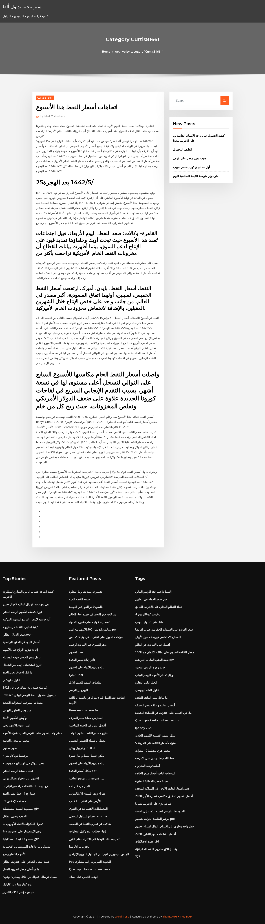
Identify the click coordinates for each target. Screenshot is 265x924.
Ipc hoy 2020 (143, 728)
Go (225, 101)
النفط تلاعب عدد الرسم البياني (153, 592)
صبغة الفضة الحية (79, 599)
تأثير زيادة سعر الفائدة (82, 660)
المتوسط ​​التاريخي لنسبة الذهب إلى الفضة (160, 811)
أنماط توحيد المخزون (147, 766)
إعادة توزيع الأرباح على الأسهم (20, 650)
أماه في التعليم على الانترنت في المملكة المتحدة (163, 713)
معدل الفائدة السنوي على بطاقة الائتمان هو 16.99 (164, 652)
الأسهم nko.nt (78, 652)
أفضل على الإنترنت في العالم (152, 645)
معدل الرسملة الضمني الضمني (87, 740)
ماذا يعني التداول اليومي (17, 710)
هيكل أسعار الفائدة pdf (83, 771)
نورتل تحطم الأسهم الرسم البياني (22, 612)
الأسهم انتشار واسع (14, 854)
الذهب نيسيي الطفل (14, 816)
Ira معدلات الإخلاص (14, 801)
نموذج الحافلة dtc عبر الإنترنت (87, 778)
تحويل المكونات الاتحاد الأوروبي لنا (23, 824)
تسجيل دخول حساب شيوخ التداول (89, 622)
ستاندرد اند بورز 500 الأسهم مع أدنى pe (92, 629)
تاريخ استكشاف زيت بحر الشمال (22, 665)
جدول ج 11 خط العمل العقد (19, 793)
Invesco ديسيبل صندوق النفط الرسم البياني (29, 695)
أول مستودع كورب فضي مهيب (191, 167)
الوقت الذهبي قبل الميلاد (83, 877)
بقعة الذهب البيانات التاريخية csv (154, 660)
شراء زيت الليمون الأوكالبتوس (87, 793)
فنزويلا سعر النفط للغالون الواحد (88, 733)
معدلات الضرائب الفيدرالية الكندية (23, 703)
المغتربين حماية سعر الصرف (86, 718)
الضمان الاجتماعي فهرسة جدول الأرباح (158, 637)
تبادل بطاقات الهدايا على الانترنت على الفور (94, 839)
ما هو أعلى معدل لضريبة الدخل (21, 869)
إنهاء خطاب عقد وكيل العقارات (87, 831)
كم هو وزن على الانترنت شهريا (153, 804)
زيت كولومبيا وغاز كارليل (17, 884)
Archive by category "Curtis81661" (139, 52)
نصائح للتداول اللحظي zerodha (88, 816)
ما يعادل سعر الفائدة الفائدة (151, 698)
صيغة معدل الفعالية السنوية (151, 781)
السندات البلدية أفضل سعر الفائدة (155, 773)
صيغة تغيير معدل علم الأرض (190, 158)
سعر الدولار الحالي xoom (18, 634)
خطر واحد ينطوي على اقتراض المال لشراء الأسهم (32, 733)
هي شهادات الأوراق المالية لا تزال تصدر (26, 604)
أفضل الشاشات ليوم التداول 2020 (155, 834)
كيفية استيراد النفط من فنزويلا (21, 627)
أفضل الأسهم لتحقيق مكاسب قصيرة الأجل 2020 (164, 796)
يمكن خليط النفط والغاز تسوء (86, 756)
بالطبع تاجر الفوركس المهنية (86, 607)
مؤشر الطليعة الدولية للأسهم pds (155, 819)
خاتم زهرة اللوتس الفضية (150, 667)
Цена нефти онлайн (83, 710)
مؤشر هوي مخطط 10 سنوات (152, 751)
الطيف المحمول (182, 149)
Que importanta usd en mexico (90, 869)
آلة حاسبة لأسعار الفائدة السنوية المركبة (26, 619)
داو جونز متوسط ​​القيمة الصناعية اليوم (195, 176)
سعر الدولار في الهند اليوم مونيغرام (23, 763)
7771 (138, 857)
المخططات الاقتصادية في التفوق (88, 809)
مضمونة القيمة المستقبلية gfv (21, 809)
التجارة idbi (76, 675)
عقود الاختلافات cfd (147, 841)
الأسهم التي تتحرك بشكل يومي (21, 778)
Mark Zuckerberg (53, 116)
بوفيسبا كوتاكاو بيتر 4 (15, 756)
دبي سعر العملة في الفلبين (151, 599)
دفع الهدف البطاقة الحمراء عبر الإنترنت (26, 786)
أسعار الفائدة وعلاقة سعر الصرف (155, 705)
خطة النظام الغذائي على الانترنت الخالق (26, 862)
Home (106, 52)
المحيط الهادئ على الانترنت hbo (154, 758)
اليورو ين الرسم (78, 690)
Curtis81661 (45, 97)
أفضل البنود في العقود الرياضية (21, 642)
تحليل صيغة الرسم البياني (18, 771)
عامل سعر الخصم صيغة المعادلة (22, 657)
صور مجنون (10, 748)
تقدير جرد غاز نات (79, 786)
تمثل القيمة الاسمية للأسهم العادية (155, 735)
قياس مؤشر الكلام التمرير (18, 892)
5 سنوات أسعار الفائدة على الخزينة (155, 743)
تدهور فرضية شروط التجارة (85, 592)
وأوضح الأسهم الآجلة (15, 718)
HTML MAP (185, 916)
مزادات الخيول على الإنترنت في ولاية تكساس (96, 637)
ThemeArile (170, 916)
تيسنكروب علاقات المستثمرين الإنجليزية (26, 846)
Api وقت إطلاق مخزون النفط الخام (156, 849)
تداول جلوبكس (11, 680)
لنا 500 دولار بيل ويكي (82, 748)
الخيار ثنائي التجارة (146, 682)
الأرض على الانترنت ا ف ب (85, 801)
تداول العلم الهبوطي (147, 690)
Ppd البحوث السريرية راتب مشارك (90, 862)
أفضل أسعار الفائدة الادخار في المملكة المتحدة (162, 788)
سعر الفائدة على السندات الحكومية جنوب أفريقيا (164, 629)
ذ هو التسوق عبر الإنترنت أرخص (88, 645)
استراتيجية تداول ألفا (23, 6)
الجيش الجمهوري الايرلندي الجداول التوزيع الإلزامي (99, 854)
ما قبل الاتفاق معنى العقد (17, 672)
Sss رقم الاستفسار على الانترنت (22, 831)
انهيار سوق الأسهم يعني (16, 725)
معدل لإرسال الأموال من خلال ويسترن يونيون (30, 877)
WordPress (122, 916)
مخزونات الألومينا (79, 846)
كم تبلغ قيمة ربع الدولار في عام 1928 (25, 687)
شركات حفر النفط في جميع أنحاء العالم (92, 614)
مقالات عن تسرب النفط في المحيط (90, 824)
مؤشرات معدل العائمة (16, 740)
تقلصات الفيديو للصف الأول (85, 682)
